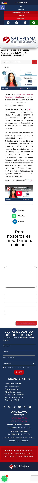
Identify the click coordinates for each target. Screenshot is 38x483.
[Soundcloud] (26, 2)
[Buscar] (34, 62)
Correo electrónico (12, 297)
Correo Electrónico (9, 357)
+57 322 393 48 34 (19, 421)
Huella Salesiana (21, 18)
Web (5, 306)
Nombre (8, 289)
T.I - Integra (21, 15)
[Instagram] (9, 407)
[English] (3, 3)
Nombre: (6, 340)
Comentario (9, 265)
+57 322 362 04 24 (19, 418)
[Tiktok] (14, 407)
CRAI (21, 6)
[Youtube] (19, 407)
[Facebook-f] (4, 407)
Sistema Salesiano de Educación (20, 12)
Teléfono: (6, 351)
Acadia (29, 109)
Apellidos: (6, 346)
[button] (2, 7)
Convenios (21, 9)
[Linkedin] (24, 2)
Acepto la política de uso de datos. (17, 368)
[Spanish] (5, 3)
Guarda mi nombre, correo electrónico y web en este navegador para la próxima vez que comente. (19, 317)
